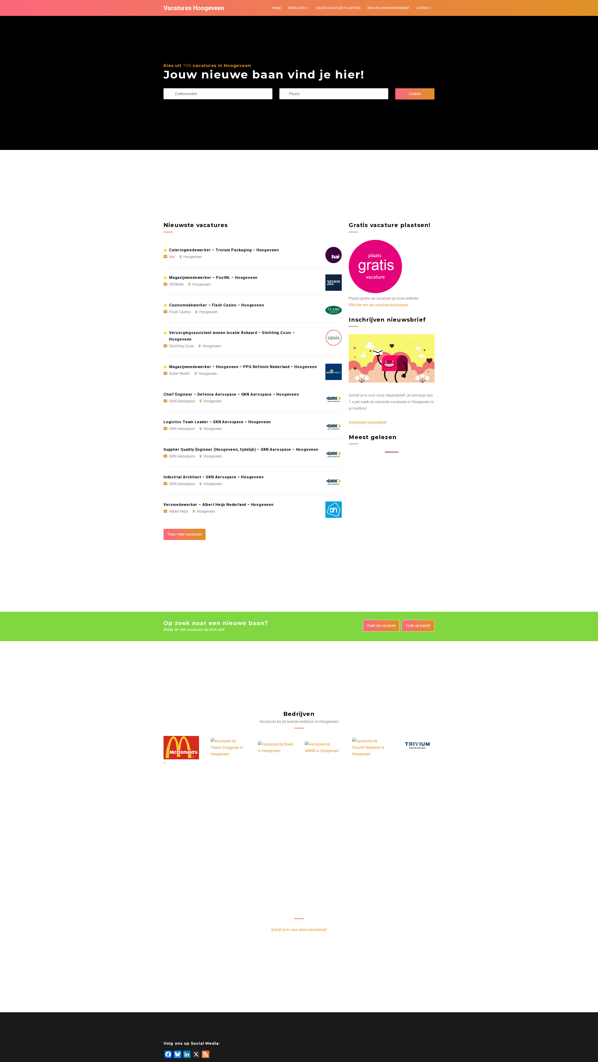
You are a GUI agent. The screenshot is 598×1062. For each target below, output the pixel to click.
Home (276, 8)
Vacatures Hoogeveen (194, 8)
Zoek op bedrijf (418, 625)
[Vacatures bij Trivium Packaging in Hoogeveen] (370, 747)
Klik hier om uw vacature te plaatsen (378, 305)
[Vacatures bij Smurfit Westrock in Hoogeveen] (322, 747)
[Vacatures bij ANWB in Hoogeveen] (275, 747)
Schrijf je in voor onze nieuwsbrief (299, 929)
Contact (423, 8)
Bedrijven (297, 8)
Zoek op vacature (381, 625)
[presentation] (164, 762)
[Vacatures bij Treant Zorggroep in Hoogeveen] (181, 747)
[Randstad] (409, 747)
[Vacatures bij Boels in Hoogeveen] (228, 747)
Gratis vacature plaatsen (338, 8)
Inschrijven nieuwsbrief (388, 8)
